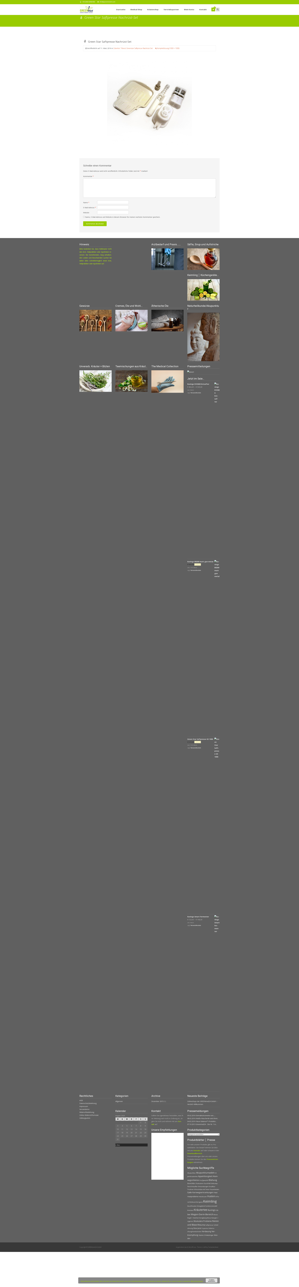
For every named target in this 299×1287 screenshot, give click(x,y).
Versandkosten (195, 393)
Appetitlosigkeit (205, 1176)
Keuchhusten (192, 1206)
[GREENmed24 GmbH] (85, 9)
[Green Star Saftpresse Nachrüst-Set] (149, 103)
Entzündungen (203, 1186)
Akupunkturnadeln (205, 1172)
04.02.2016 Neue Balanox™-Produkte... (202, 1121)
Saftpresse (209, 1225)
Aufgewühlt (204, 1180)
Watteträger (209, 1235)
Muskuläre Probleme (203, 1221)
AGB (81, 1100)
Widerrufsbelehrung (86, 1112)
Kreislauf (190, 1210)
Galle (189, 1192)
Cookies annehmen (211, 1280)
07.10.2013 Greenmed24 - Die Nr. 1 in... (202, 1124)
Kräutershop (152, 9)
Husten (211, 1196)
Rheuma (201, 1225)
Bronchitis (191, 1183)
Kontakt (203, 9)
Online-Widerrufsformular (89, 1115)
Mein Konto (189, 9)
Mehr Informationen (197, 1281)
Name (86, 202)
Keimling (210, 1201)
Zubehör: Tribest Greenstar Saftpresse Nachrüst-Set (133, 48)
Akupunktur (191, 1173)
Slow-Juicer (197, 1228)
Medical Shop (136, 9)
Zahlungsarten (84, 1118)
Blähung (213, 1180)
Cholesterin (199, 1183)
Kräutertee (200, 1210)
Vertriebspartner (171, 9)
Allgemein (119, 1101)
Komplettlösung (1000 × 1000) (168, 48)
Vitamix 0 (202, 1235)
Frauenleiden (214, 1189)
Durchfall (207, 1183)
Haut (215, 1192)
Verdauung (206, 1231)
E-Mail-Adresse (89, 207)
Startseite (120, 9)
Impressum (83, 1106)
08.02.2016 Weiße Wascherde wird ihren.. (202, 1118)
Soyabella (205, 1228)
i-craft (204, 1247)
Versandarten (84, 1109)
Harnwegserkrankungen (202, 1192)
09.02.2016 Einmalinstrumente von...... (201, 1115)
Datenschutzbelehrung (87, 1103)
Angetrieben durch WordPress (186, 1247)
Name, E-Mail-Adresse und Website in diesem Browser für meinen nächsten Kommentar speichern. (122, 217)
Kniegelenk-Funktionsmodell (207, 1206)
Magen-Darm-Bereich (202, 1214)
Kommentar (88, 176)
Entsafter (194, 1186)
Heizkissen (203, 1196)
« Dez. (117, 1145)
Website (86, 212)
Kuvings (211, 1209)
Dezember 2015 (157, 1101)
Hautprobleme (192, 1196)
